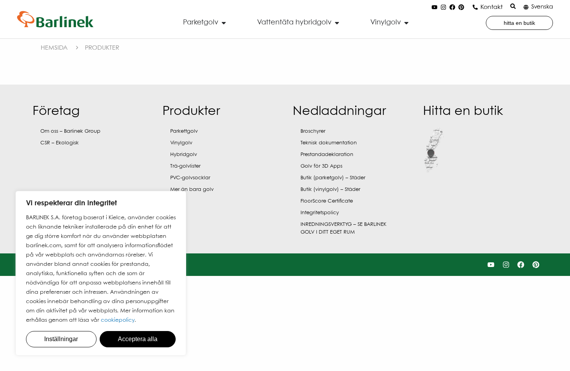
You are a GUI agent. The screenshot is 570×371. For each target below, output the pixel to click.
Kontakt (491, 7)
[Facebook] (452, 7)
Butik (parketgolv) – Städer (333, 177)
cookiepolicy (118, 320)
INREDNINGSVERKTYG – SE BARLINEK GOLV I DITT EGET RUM (343, 228)
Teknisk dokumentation (329, 143)
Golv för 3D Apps (321, 166)
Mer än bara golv (192, 189)
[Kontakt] (475, 7)
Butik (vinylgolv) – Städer (330, 189)
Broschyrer (313, 131)
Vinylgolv (181, 143)
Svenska (542, 7)
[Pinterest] (461, 7)
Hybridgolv (183, 154)
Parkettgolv (184, 131)
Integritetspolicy (320, 212)
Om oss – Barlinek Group (70, 131)
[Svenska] (526, 7)
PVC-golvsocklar (190, 177)
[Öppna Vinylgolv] (406, 22)
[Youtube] (434, 7)
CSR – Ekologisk (59, 143)
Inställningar (61, 339)
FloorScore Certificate (327, 201)
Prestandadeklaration (327, 154)
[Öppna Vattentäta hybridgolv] (336, 22)
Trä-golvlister (185, 166)
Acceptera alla (137, 339)
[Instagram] (443, 7)
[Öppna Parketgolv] (223, 22)
